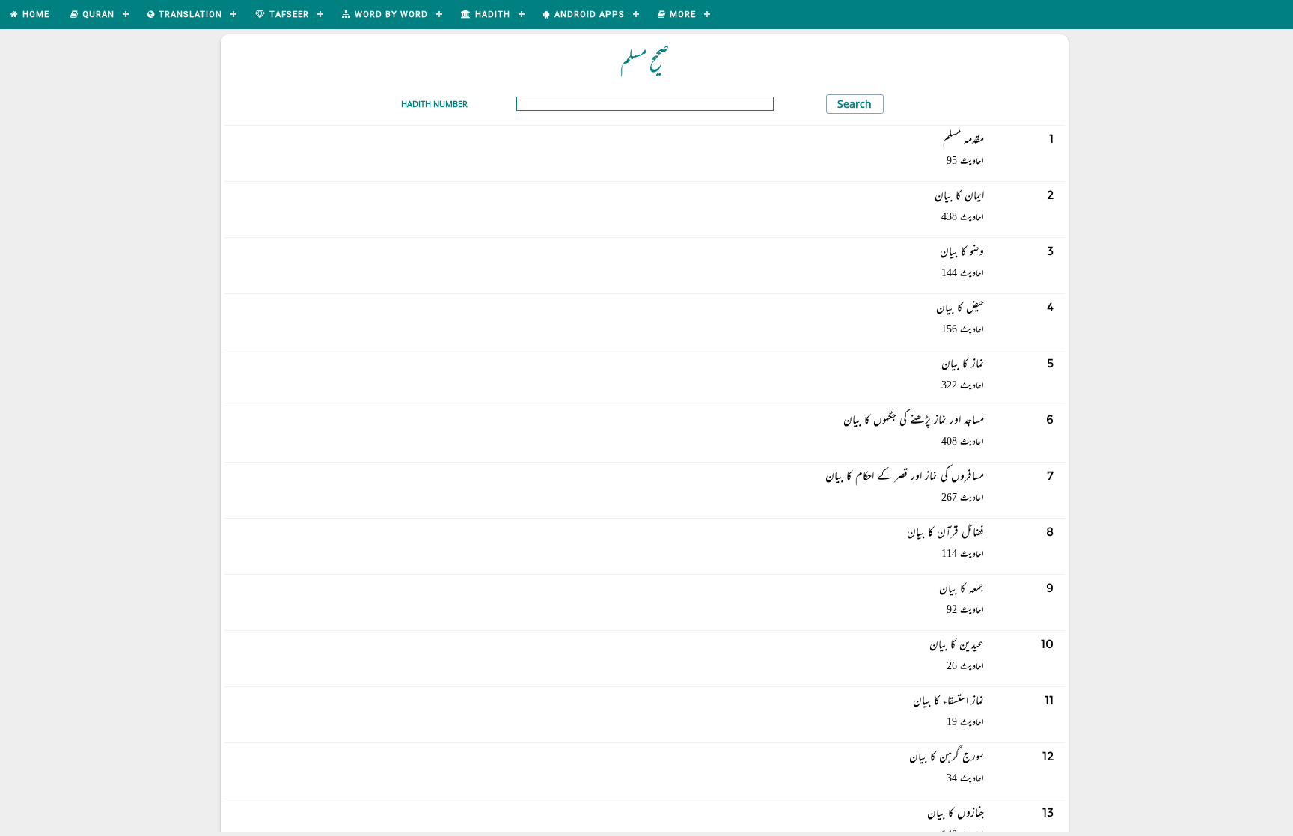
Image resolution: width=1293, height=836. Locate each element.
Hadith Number (434, 103)
